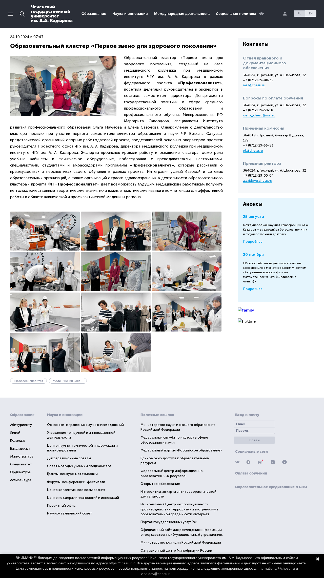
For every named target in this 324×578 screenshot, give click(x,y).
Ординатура (20, 472)
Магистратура (21, 456)
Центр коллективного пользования (76, 490)
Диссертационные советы (69, 458)
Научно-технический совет (69, 513)
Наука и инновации (130, 13)
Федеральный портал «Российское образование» (181, 450)
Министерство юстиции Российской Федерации (180, 542)
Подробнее (252, 241)
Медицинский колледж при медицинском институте (70, 381)
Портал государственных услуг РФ (168, 522)
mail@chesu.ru (254, 85)
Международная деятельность (182, 13)
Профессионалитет (28, 381)
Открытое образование (160, 484)
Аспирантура (20, 480)
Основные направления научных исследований (85, 425)
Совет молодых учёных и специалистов (79, 466)
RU (299, 13)
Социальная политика (236, 13)
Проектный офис (61, 505)
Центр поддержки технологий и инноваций (83, 498)
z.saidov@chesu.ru (257, 180)
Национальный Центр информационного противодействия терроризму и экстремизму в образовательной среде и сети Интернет (179, 509)
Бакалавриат (20, 448)
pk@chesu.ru (253, 150)
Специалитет (21, 464)
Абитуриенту (21, 425)
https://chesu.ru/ (122, 563)
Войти (254, 440)
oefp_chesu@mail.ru (259, 115)
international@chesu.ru (276, 568)
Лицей (15, 433)
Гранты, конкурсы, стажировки (72, 474)
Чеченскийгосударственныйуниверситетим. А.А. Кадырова (52, 14)
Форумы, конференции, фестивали (76, 482)
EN (311, 13)
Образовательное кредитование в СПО (271, 487)
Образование (94, 13)
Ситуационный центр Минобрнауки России (176, 550)
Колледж (17, 440)
